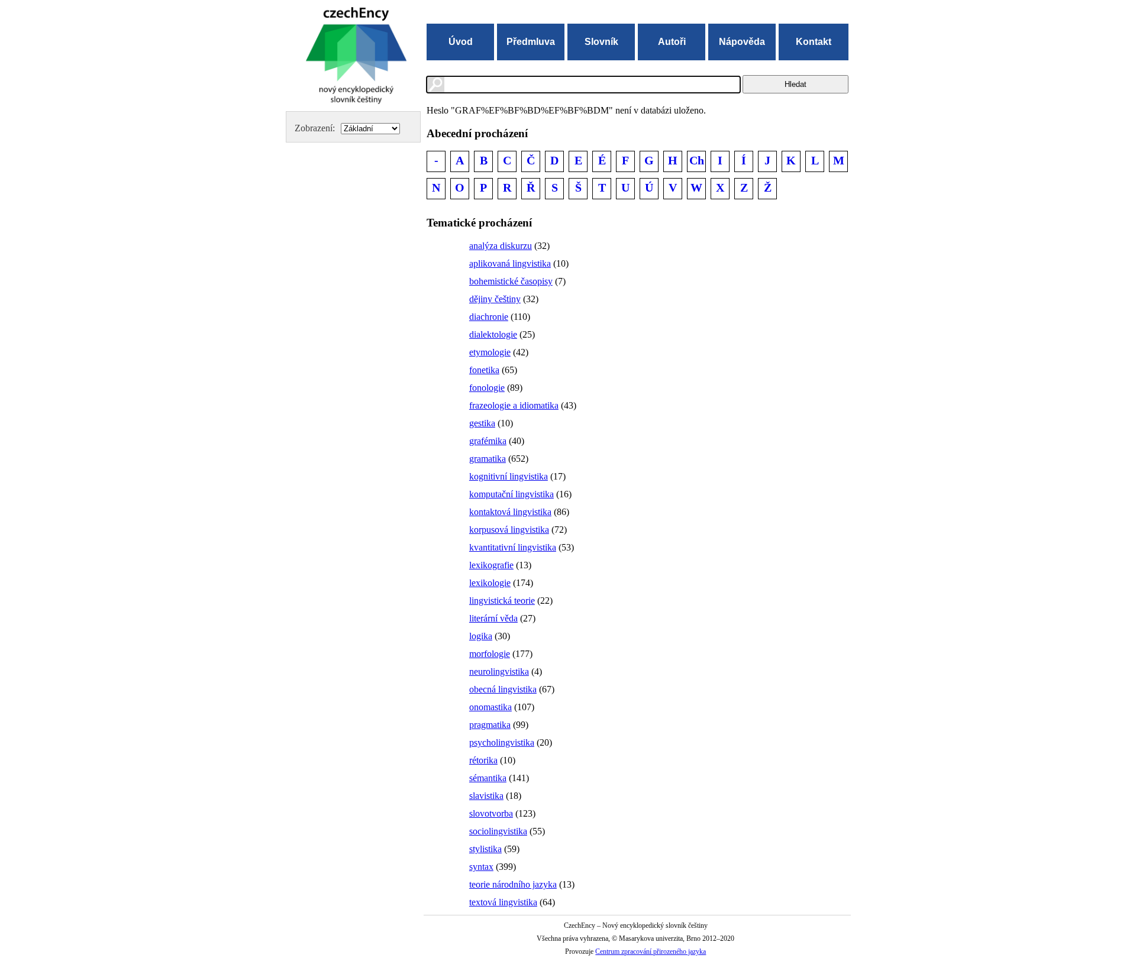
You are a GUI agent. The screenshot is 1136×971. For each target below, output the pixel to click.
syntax (481, 867)
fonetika (484, 370)
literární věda (493, 618)
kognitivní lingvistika (508, 476)
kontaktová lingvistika (510, 512)
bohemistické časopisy (511, 281)
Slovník (601, 42)
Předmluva (530, 42)
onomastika (490, 707)
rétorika (483, 760)
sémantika (487, 778)
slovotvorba (491, 813)
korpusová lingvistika (509, 530)
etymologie (490, 352)
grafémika (487, 441)
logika (480, 636)
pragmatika (490, 725)
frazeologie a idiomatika (514, 405)
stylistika (485, 849)
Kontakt (813, 42)
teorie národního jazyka (513, 884)
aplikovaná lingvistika (510, 263)
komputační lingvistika (511, 494)
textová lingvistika (503, 902)
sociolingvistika (498, 831)
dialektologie (493, 334)
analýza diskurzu (500, 246)
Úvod (460, 42)
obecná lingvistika (503, 689)
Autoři (672, 42)
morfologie (489, 654)
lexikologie (490, 583)
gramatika (487, 459)
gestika (482, 423)
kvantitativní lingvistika (512, 547)
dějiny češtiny (495, 299)
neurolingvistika (499, 671)
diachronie (488, 317)
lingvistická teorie (502, 600)
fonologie (487, 388)
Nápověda (742, 42)
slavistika (486, 796)
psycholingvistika (501, 742)
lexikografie (491, 565)
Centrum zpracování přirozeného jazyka (650, 951)
